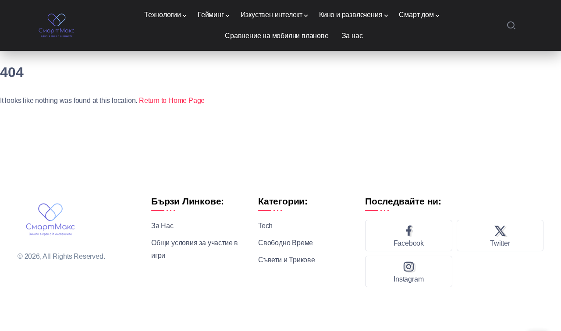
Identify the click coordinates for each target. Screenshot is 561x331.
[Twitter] (500, 235)
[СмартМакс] (56, 24)
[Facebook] (409, 235)
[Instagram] (409, 271)
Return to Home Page (172, 100)
